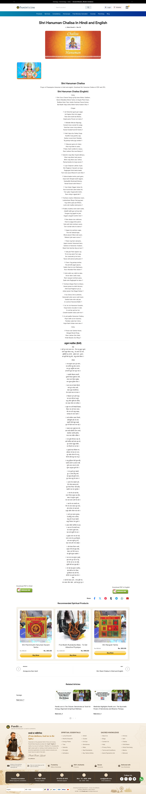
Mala (84, 747)
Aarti (124, 738)
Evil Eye (85, 741)
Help (103, 744)
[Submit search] (88, 7)
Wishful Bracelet (68, 738)
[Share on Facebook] (94, 598)
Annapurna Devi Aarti (30, 671)
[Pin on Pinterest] (105, 598)
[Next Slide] (131, 2)
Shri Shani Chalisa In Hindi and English (109, 671)
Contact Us (105, 741)
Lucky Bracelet (67, 736)
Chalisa (125, 741)
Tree (64, 744)
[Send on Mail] (127, 598)
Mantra (125, 750)
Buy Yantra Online (88, 753)
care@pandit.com (106, 778)
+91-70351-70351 (40, 778)
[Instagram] (130, 779)
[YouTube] (134, 779)
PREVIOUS (25, 666)
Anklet (85, 736)
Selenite (65, 747)
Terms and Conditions (108, 750)
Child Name (126, 744)
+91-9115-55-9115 (62, 778)
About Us (105, 736)
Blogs (104, 738)
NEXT (122, 666)
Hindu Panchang (127, 747)
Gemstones (86, 744)
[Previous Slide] (15, 2)
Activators (66, 753)
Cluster (85, 738)
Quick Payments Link (108, 753)
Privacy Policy (106, 747)
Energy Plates (67, 741)
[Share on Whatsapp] (122, 598)
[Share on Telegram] (116, 598)
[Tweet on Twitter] (100, 598)
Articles (125, 736)
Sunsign (19, 695)
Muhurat (125, 753)
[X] (126, 779)
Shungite (65, 750)
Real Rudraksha (87, 750)
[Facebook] (121, 779)
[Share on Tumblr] (111, 598)
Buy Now (36, 655)
